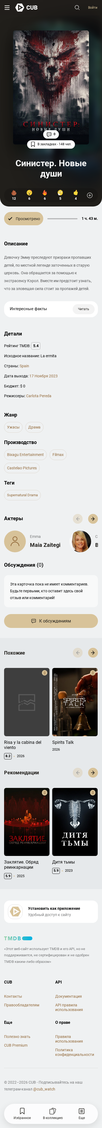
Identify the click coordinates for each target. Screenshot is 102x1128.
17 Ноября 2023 (43, 376)
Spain (24, 366)
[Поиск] (77, 7)
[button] (93, 519)
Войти (92, 8)
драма (34, 427)
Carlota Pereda (38, 396)
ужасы (13, 427)
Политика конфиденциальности (74, 1052)
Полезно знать (17, 1036)
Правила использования (69, 1038)
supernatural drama (22, 495)
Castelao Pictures (22, 468)
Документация (68, 996)
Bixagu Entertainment (25, 454)
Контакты (13, 996)
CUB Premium (15, 1045)
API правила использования (69, 1007)
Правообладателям (21, 1005)
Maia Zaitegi (45, 545)
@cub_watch (44, 1089)
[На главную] (26, 7)
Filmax (58, 454)
